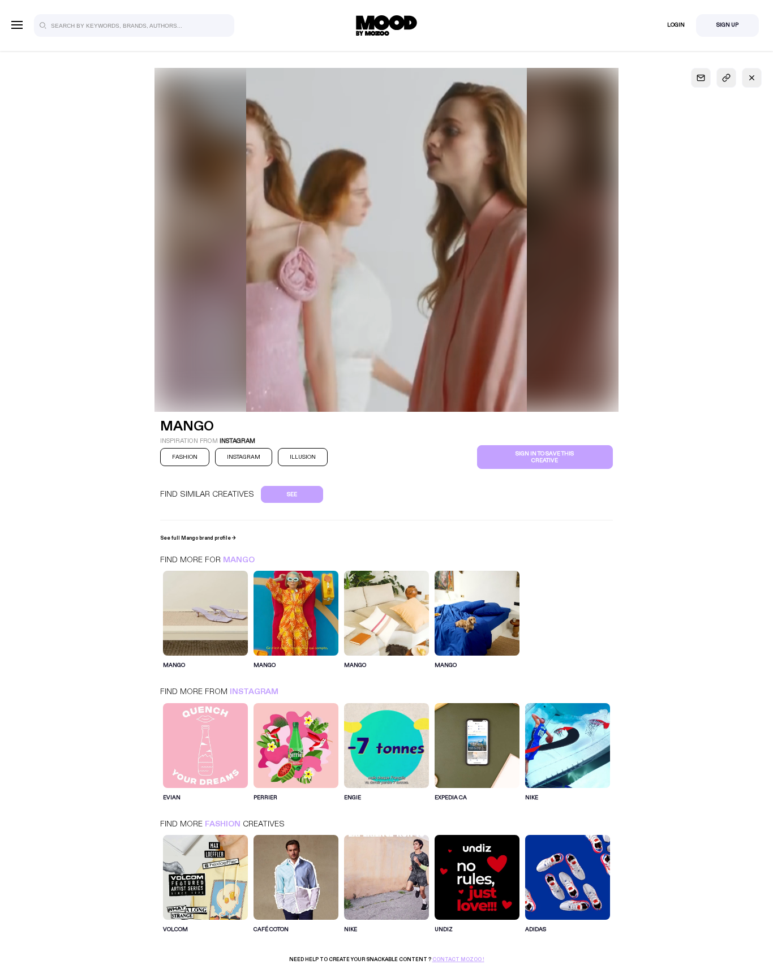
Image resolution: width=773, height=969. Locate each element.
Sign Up (727, 25)
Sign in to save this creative (545, 457)
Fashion (223, 824)
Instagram (254, 691)
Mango (239, 559)
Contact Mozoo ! (458, 959)
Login (676, 25)
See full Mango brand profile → (198, 538)
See (292, 494)
